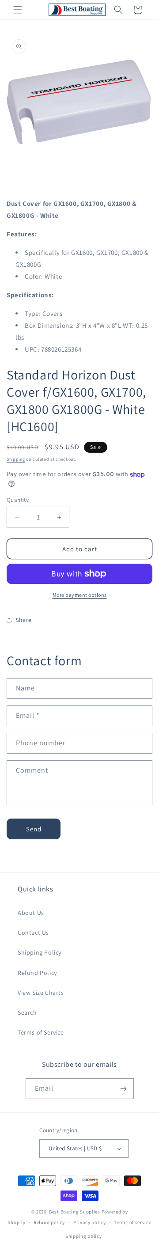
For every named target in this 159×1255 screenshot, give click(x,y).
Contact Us (33, 933)
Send (34, 829)
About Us (31, 913)
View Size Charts (41, 993)
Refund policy (49, 1222)
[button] (17, 9)
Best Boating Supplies (74, 1212)
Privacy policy (89, 1222)
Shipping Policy (39, 952)
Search (27, 1012)
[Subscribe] (123, 1088)
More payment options (80, 594)
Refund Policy (37, 973)
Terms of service (132, 1222)
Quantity (18, 500)
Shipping (16, 459)
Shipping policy (83, 1236)
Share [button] (23, 620)
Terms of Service (41, 1032)
